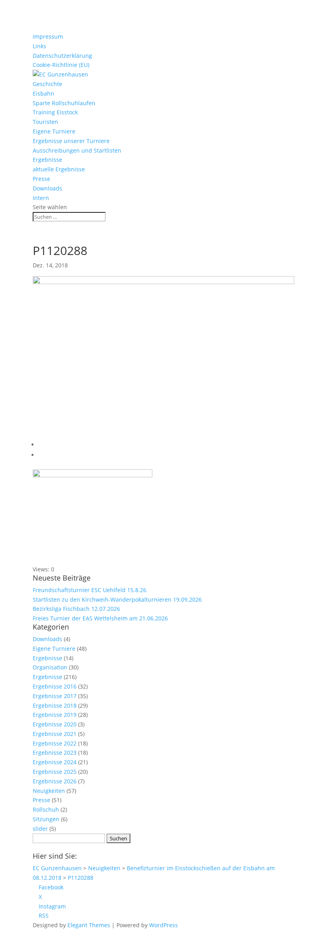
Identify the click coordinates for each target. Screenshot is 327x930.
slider (40, 828)
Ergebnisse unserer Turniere (71, 141)
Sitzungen (46, 819)
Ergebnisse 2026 (55, 781)
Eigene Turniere (54, 131)
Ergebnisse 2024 (55, 762)
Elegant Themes (88, 925)
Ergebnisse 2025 (55, 771)
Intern (41, 198)
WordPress (163, 925)
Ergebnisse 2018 (55, 705)
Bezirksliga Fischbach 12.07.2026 (76, 608)
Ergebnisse (47, 159)
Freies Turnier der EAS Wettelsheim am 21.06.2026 (100, 618)
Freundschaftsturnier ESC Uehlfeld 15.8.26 (89, 590)
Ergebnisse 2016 (55, 686)
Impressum (48, 36)
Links (39, 46)
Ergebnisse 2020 (55, 724)
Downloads (47, 188)
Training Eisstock (55, 112)
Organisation (50, 667)
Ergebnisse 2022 (55, 743)
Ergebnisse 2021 (55, 734)
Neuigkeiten (49, 791)
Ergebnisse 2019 (55, 714)
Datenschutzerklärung (62, 55)
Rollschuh (46, 809)
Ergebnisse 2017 (55, 696)
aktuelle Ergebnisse (59, 169)
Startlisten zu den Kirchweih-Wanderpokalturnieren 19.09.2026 (117, 599)
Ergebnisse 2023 (55, 752)
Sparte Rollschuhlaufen (64, 103)
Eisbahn (43, 93)
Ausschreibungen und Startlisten (77, 150)
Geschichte (47, 84)
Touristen (45, 122)
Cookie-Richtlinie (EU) (61, 65)
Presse (41, 178)
